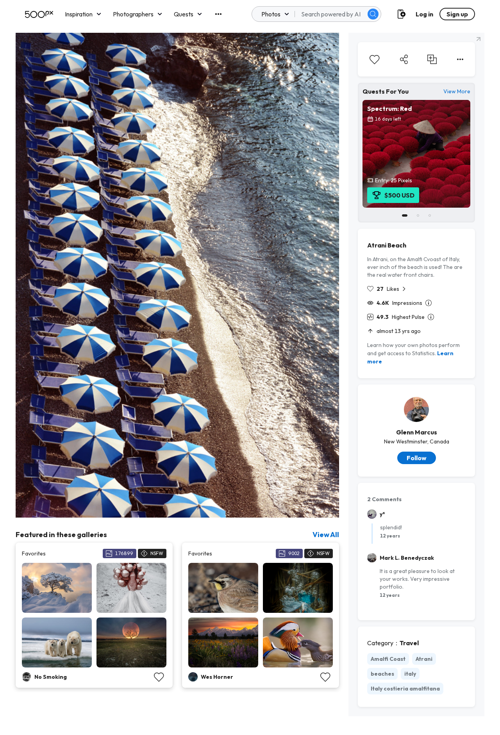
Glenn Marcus (416, 432)
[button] (373, 14)
